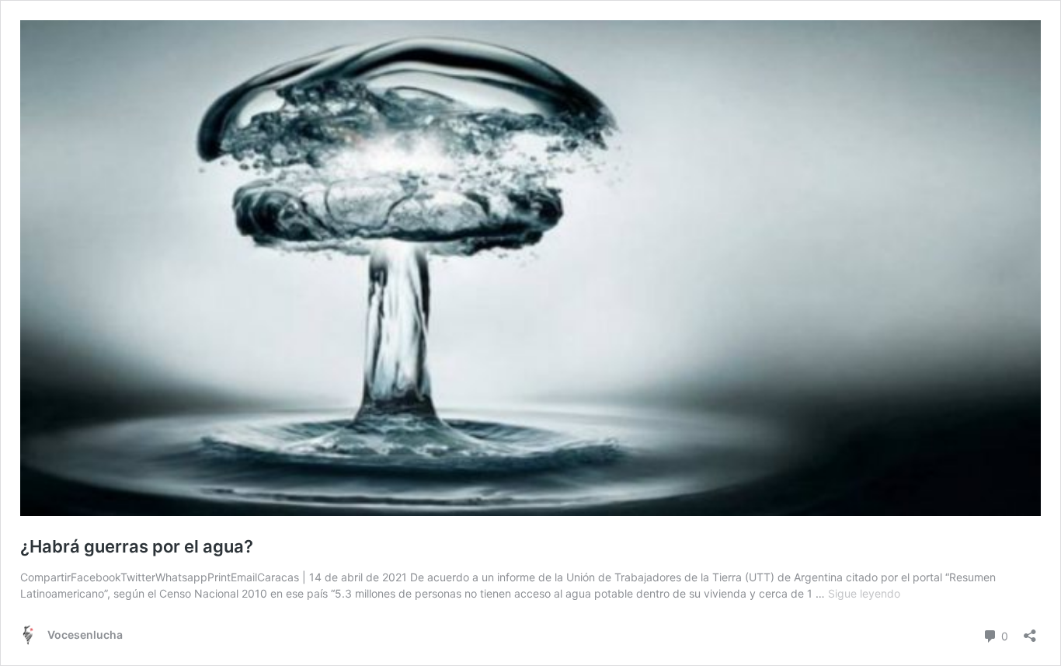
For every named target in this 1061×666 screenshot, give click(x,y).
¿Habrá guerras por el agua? (136, 546)
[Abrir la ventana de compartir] (1030, 631)
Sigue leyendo (864, 593)
